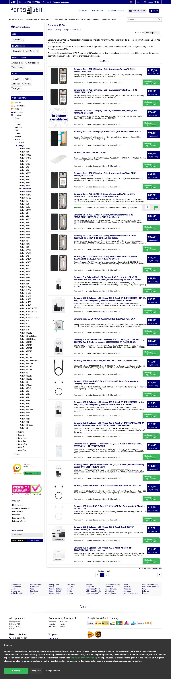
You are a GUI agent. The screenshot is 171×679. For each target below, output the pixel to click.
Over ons (82, 11)
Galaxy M (20, 432)
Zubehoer (145, 591)
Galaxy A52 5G (25, 189)
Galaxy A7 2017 (26, 348)
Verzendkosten (156, 569)
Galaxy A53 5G (25, 186)
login (155, 11)
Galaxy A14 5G (25, 302)
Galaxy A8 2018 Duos (28, 339)
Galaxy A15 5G (25, 299)
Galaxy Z (20, 447)
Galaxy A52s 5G (26, 192)
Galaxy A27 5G (25, 250)
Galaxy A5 (24, 373)
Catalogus (17, 103)
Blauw (16, 84)
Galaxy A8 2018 (26, 342)
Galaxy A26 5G (25, 253)
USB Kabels (34, 63)
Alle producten (19, 106)
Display (17, 51)
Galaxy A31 (24, 241)
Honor (17, 121)
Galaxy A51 (24, 201)
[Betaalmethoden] (116, 623)
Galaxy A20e (25, 278)
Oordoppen (18, 68)
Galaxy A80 (24, 152)
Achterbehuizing (17, 593)
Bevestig (16, 671)
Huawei (18, 124)
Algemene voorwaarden (21, 508)
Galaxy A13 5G (25, 314)
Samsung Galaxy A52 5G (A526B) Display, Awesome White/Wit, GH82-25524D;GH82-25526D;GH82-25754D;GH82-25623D (104, 216)
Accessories (16, 587)
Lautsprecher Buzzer (112, 585)
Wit (28, 79)
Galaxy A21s (25, 275)
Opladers (18, 63)
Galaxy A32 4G (25, 238)
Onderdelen (17, 115)
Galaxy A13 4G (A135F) (28, 311)
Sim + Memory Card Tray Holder (131, 593)
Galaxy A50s (25, 207)
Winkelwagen (151, 2)
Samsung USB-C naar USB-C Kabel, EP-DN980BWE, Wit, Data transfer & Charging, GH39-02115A (110, 507)
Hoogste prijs (150, 33)
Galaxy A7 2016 (26, 351)
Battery (32, 593)
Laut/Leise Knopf (92, 593)
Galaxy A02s (25, 419)
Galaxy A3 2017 (26, 376)
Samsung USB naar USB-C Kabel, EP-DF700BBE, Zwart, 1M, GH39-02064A (106, 360)
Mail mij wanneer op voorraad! (151, 82)
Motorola (18, 127)
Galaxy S (20, 143)
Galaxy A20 (24, 284)
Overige (17, 89)
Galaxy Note (22, 438)
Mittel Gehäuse (110, 593)
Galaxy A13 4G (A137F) (28, 308)
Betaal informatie (18, 518)
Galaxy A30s (25, 244)
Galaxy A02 (24, 422)
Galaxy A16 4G (25, 296)
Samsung (18, 40)
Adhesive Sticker (36, 585)
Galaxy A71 (24, 161)
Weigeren (36, 671)
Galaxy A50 (24, 204)
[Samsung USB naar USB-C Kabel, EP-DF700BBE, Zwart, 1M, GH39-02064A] (58, 367)
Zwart (17, 79)
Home (50, 30)
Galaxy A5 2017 (26, 367)
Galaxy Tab (21, 441)
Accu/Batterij (32, 51)
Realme (18, 136)
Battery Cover (54, 585)
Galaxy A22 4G (25, 271)
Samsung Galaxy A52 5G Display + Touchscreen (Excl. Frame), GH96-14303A (107, 131)
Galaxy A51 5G (25, 198)
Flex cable (71, 585)
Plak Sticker (128, 589)
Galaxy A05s (25, 394)
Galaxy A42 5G (25, 210)
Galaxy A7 (24, 354)
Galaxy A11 (24, 324)
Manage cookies (52, 671)
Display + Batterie (55, 589)
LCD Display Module (93, 591)
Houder (70, 593)
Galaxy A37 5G (25, 219)
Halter (69, 589)
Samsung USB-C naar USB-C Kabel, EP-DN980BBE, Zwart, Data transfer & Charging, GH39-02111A (106, 382)
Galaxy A (20, 146)
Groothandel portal (21, 27)
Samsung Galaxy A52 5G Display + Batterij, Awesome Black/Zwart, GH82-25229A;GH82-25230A (106, 112)
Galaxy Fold (21, 450)
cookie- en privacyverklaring (84, 658)
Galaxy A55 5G (25, 179)
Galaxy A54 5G (25, 182)
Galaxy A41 (24, 213)
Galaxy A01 (24, 428)
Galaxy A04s (25, 403)
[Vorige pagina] (97, 575)
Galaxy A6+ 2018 (26, 364)
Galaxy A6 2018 (26, 357)
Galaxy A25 (24, 256)
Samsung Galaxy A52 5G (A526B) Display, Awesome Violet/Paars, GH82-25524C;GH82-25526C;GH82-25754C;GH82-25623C (105, 257)
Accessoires (18, 112)
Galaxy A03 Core (26, 410)
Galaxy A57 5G (25, 173)
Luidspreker (109, 587)
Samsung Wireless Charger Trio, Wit (90, 152)
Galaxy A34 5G (25, 228)
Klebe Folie (90, 587)
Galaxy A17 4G (25, 290)
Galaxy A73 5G (25, 155)
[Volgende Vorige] (159, 575)
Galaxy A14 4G (25, 305)
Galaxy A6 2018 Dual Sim (29, 360)
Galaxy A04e (25, 400)
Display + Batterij (55, 591)
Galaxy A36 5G (25, 222)
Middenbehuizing (111, 589)
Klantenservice (116, 11)
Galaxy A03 (24, 416)
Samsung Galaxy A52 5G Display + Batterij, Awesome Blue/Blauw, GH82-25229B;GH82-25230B (105, 174)
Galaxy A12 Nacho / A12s (30, 317)
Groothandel (138, 11)
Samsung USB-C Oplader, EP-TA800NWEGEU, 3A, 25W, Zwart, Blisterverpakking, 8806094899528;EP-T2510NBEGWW (109, 466)
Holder (69, 591)
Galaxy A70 (24, 167)
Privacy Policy (17, 511)
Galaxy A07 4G (25, 388)
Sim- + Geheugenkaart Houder (150, 587)
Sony (144, 589)
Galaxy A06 (24, 391)
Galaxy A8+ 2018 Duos (28, 336)
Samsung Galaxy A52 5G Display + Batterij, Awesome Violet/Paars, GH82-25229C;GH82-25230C (106, 91)
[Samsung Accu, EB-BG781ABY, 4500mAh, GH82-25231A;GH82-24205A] (58, 325)
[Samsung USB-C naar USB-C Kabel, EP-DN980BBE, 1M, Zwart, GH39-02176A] (58, 492)
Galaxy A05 (24, 397)
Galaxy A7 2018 (26, 345)
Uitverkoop (17, 109)
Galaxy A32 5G (25, 235)
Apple (32, 589)
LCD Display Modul (93, 589)
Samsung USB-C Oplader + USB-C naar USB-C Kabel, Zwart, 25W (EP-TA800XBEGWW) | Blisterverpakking (104, 528)
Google (17, 118)
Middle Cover (109, 591)
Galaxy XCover (22, 444)
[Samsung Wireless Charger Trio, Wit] (58, 159)
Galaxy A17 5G (25, 287)
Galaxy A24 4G (25, 259)
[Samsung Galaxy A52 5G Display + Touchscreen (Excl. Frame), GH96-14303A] (58, 138)
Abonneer (35, 540)
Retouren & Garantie (19, 521)
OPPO (17, 130)
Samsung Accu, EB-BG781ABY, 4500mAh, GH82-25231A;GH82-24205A (104, 319)
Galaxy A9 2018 (26, 333)
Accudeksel (15, 591)
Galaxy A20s (25, 281)
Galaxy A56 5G (25, 176)
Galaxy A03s (25, 413)
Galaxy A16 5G (25, 293)
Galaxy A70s (25, 164)
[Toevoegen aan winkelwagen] (155, 207)
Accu (13, 589)
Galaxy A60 (24, 170)
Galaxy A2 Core (26, 385)
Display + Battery (55, 593)
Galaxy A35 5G (25, 225)
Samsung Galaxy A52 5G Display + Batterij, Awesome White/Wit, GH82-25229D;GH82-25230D (104, 70)
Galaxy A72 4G (25, 158)
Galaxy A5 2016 (26, 370)
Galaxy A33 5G (25, 232)
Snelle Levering (110, 618)
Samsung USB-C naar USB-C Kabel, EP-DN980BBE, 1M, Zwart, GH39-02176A (107, 485)
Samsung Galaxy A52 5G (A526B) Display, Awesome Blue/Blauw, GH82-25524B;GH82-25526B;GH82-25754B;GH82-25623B (104, 195)
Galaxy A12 (24, 321)
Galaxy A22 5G (25, 268)
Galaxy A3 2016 (26, 379)
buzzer (144, 593)
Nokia (126, 585)
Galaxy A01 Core (26, 425)
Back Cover (34, 591)
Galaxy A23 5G (25, 262)
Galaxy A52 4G (25, 195)
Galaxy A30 (24, 247)
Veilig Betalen (94, 618)
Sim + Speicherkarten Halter (150, 585)
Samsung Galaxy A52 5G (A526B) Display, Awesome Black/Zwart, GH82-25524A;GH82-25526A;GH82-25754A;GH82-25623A (105, 237)
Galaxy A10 (24, 330)
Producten (97, 11)
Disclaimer (16, 515)
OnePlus (18, 133)
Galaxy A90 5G (25, 149)
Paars (28, 84)
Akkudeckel (34, 587)
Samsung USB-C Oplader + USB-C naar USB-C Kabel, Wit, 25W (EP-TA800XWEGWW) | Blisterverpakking (103, 549)
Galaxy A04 (24, 406)
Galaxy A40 (24, 216)
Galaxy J (20, 435)
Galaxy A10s (25, 327)
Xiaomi (17, 454)
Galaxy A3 (24, 382)
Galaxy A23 (24, 265)
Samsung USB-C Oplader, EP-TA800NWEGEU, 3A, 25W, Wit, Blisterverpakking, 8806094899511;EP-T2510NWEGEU (108, 445)
